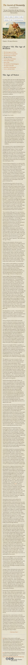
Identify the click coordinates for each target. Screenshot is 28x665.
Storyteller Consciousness (10, 67)
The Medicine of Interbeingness (11, 64)
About (6, 17)
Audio (21, 17)
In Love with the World (9, 69)
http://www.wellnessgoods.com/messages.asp (13, 657)
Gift (11, 20)
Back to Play (6, 62)
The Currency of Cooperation (10, 54)
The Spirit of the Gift (8, 65)
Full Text (16, 17)
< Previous (12, 632)
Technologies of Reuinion (10, 59)
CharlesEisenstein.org (18, 20)
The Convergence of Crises (10, 52)
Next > (16, 632)
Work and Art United (8, 60)
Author (11, 17)
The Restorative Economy (10, 55)
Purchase (6, 20)
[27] (15, 483)
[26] (9, 90)
